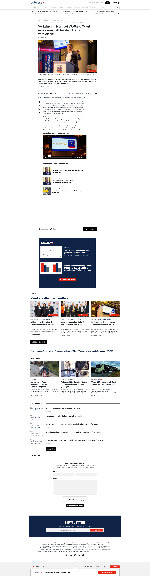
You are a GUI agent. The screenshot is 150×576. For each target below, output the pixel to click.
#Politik (110, 351)
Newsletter (91, 2)
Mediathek (61, 7)
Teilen (54, 93)
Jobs (102, 2)
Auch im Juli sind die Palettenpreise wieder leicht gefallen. (77, 255)
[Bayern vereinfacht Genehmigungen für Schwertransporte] (44, 369)
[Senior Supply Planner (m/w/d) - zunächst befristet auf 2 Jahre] (36, 425)
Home (39, 20)
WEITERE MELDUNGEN (39, 342)
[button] (75, 568)
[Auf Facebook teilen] (39, 101)
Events (69, 7)
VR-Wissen (85, 7)
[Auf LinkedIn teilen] (39, 109)
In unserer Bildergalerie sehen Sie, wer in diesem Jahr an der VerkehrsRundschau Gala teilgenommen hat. (43, 330)
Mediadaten (87, 566)
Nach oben (115, 559)
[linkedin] (79, 555)
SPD (47, 119)
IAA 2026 (53, 7)
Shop (97, 2)
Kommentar (56, 478)
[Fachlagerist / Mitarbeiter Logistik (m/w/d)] (36, 417)
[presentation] (118, 13)
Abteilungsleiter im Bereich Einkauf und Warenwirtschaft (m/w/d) (73, 432)
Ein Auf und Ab (67, 273)
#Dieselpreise (71, 379)
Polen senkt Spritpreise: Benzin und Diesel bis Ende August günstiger (74, 384)
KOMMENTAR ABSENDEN (75, 505)
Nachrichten (45, 7)
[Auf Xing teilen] (39, 112)
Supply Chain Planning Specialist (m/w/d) (63, 408)
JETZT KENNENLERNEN (67, 279)
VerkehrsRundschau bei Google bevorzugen (82, 93)
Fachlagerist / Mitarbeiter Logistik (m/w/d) (64, 416)
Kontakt (97, 566)
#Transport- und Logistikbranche (91, 351)
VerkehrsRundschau (62, 104)
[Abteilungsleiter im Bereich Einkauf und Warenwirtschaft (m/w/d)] (36, 433)
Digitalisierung (71, 110)
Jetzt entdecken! (107, 572)
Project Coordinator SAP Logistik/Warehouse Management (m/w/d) (74, 440)
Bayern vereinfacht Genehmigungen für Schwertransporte (38, 384)
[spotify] (83, 555)
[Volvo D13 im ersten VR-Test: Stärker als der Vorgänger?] (105, 369)
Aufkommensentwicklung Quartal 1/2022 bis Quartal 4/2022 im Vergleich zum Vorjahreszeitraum (78, 268)
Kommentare (44, 93)
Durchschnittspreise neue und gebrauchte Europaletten (76, 251)
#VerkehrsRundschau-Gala (49, 298)
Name (77, 471)
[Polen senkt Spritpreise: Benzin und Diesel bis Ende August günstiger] (75, 369)
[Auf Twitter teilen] (39, 105)
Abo (107, 2)
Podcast (77, 7)
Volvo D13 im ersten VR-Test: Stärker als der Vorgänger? (103, 383)
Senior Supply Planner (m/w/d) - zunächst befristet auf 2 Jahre (72, 424)
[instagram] (75, 555)
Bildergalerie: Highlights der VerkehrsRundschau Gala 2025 (104, 323)
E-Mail (55, 471)
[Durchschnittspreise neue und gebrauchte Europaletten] (51, 252)
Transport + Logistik (56, 20)
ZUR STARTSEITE (90, 229)
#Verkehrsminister (62, 351)
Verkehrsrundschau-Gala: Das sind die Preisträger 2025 (73, 323)
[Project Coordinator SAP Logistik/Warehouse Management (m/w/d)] (36, 441)
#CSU (73, 351)
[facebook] (66, 555)
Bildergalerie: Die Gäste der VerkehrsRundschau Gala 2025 (43, 323)
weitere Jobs (51, 449)
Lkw (70, 117)
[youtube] (71, 555)
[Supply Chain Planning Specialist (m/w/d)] (36, 409)
